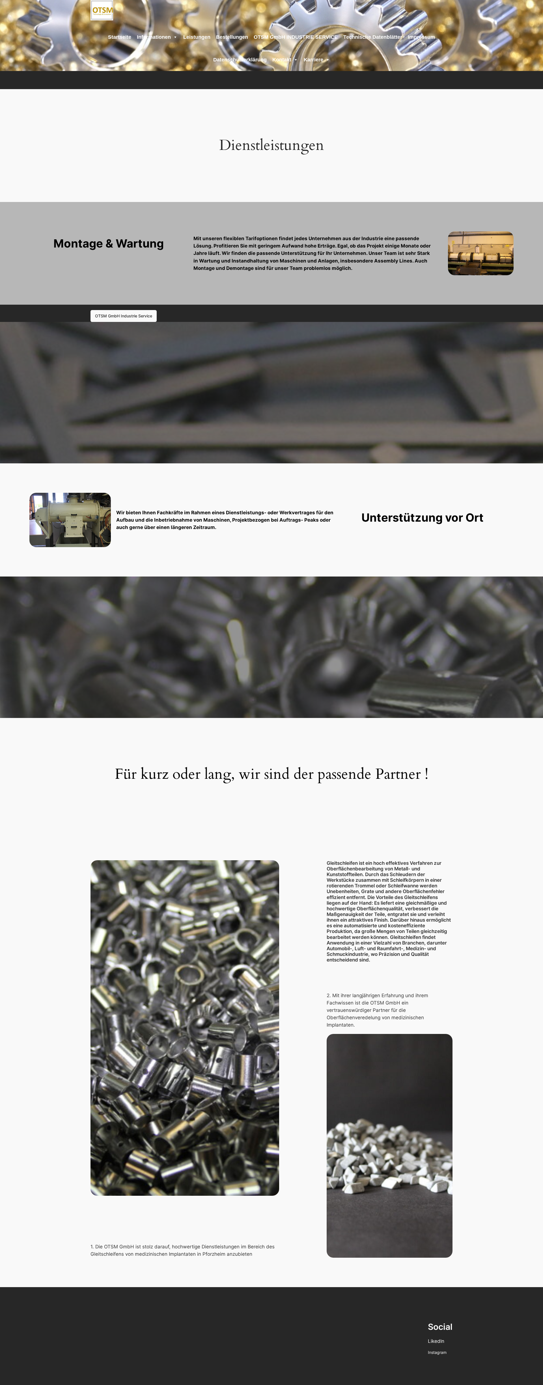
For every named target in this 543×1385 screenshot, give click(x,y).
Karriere (313, 60)
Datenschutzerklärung (240, 60)
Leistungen (196, 37)
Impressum (421, 37)
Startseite (119, 37)
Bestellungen (232, 37)
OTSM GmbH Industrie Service (123, 315)
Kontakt (281, 60)
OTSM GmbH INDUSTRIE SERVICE (296, 37)
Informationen (154, 37)
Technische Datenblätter (372, 37)
